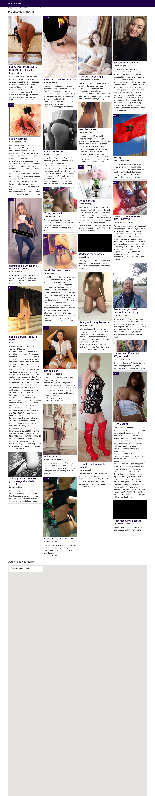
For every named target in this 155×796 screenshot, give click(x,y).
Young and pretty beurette (94, 322)
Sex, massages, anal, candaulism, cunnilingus (127, 311)
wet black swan (88, 129)
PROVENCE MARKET (16, 3)
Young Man (120, 157)
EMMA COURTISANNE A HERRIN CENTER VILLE (23, 68)
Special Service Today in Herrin (23, 338)
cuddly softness (18, 138)
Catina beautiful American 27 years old (128, 355)
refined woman (52, 456)
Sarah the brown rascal (57, 270)
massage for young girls (92, 76)
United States (24, 8)
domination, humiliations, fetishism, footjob (23, 267)
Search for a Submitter (126, 62)
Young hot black (53, 213)
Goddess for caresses (91, 254)
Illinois (35, 8)
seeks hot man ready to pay (60, 79)
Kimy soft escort (53, 151)
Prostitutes (12, 8)
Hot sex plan (51, 370)
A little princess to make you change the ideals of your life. (23, 481)
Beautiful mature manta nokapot (92, 465)
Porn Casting (121, 423)
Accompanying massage (127, 520)
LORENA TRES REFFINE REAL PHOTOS (127, 218)
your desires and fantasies (59, 538)
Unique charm (87, 200)
